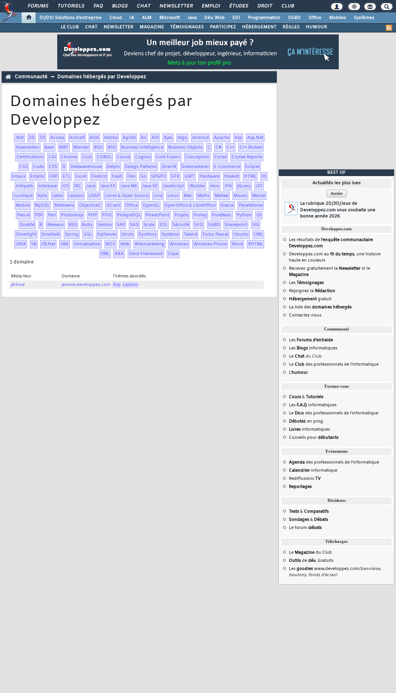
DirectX (169, 166)
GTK (175, 176)
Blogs (119, 6)
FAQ (97, 6)
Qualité (27, 225)
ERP (54, 176)
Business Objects (185, 147)
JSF (259, 186)
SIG (255, 225)
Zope (173, 254)
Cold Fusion (168, 157)
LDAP (94, 195)
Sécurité (180, 225)
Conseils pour (313, 437)
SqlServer (106, 234)
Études (238, 6)
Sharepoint (236, 225)
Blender (81, 147)
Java (192, 18)
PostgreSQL (129, 215)
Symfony (147, 234)
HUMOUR (316, 27)
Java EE (108, 186)
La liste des (320, 307)
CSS (23, 166)
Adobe (111, 137)
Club (287, 6)
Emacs (18, 176)
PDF (39, 215)
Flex (131, 176)
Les (306, 283)
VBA (64, 244)
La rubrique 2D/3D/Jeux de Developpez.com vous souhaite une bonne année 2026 (338, 210)
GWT (189, 176)
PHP (92, 215)
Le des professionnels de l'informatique (334, 364)
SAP (120, 225)
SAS (134, 225)
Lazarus (76, 195)
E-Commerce (227, 166)
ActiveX (77, 137)
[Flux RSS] (389, 28)
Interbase (47, 186)
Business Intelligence (142, 147)
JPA (228, 186)
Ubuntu (241, 234)
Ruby (87, 225)
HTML (250, 176)
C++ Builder (251, 147)
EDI (236, 18)
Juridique (23, 195)
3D (42, 137)
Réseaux (55, 225)
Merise (258, 195)
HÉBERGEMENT (259, 27)
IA (132, 18)
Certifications (29, 157)
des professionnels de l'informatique (334, 462)
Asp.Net (255, 137)
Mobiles (337, 18)
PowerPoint (157, 215)
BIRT (63, 147)
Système (170, 234)
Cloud (115, 18)
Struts (127, 234)
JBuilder (197, 186)
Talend (190, 234)
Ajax (168, 137)
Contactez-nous (305, 315)
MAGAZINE (152, 27)
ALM (147, 18)
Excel (80, 176)
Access (57, 137)
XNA (119, 254)
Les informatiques (313, 348)
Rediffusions (305, 478)
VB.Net (48, 244)
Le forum (305, 527)
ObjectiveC (90, 205)
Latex (57, 195)
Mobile (23, 205)
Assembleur (27, 147)
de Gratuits (311, 560)
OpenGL (151, 205)
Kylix (42, 195)
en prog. (306, 421)
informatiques (309, 429)
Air (144, 137)
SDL (163, 225)
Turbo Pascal (215, 234)
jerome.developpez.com (85, 284)
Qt (258, 215)
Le (296, 356)
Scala (148, 225)
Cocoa (123, 157)
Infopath (24, 186)
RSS (73, 225)
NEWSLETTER (118, 27)
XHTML (255, 244)
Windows (178, 244)
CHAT (91, 27)
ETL (66, 176)
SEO (198, 225)
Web (125, 244)
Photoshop (72, 215)
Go (143, 176)
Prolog (200, 215)
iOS (65, 186)
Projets (181, 215)
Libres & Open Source (126, 195)
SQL (88, 234)
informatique (313, 470)
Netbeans (64, 205)
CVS (53, 166)
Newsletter (176, 6)
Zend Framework (146, 254)
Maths (203, 195)
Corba (220, 157)
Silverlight (26, 234)
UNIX (20, 244)
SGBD (294, 18)
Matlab (222, 195)
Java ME (129, 186)
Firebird (99, 176)
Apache (221, 137)
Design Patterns (141, 166)
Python (244, 215)
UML (258, 234)
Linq (158, 195)
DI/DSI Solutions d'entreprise (70, 18)
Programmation (264, 18)
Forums (38, 6)
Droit (264, 6)
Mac (188, 195)
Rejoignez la (312, 291)
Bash (49, 147)
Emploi (210, 6)
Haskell (231, 176)
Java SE (150, 186)
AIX (155, 137)
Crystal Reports (247, 157)
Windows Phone (210, 244)
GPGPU (158, 176)
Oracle (227, 205)
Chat (143, 6)
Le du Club (310, 552)
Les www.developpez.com (324, 569)
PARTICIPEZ (223, 27)
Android (200, 137)
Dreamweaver (195, 166)
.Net (19, 137)
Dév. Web (214, 18)
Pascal (23, 215)
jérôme (18, 284)
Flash (117, 176)
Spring (72, 234)
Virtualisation (87, 244)
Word (237, 244)
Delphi (113, 166)
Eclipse (252, 166)
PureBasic (222, 215)
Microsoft (169, 18)
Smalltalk (50, 234)
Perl (52, 215)
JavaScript (173, 186)
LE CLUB (70, 27)
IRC (77, 186)
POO (107, 215)
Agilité (129, 137)
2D (31, 137)
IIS (263, 176)
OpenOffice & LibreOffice (189, 205)
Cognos (143, 157)
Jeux (214, 186)
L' (298, 372)
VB (33, 244)
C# (218, 147)
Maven (240, 195)
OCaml (113, 205)
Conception (197, 157)
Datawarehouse (86, 166)
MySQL (42, 205)
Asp (238, 137)
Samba (104, 225)
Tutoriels (70, 6)
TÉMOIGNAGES (187, 27)
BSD (98, 147)
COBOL (104, 157)
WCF (110, 244)
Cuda (38, 166)
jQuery (244, 186)
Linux (173, 195)
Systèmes (364, 18)
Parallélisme (251, 205)
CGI (52, 157)
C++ (230, 147)
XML (105, 254)
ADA (94, 137)
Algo (182, 137)
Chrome (69, 157)
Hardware (209, 176)
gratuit (310, 299)
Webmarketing (149, 244)
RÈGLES (291, 27)
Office (315, 18)
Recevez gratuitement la (324, 268)
